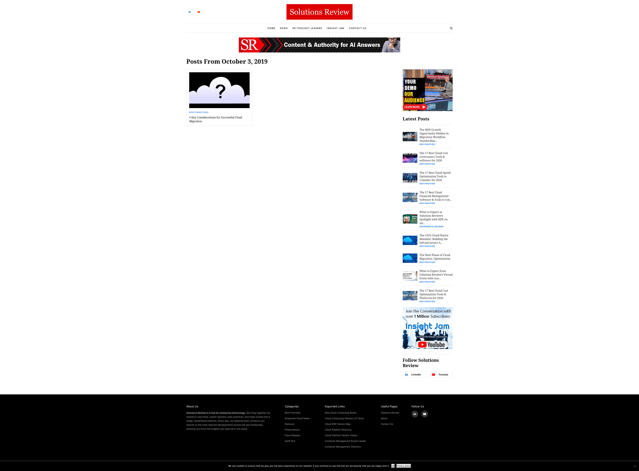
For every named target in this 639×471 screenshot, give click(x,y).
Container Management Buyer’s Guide (345, 441)
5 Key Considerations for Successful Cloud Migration (215, 119)
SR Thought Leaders (307, 28)
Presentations (292, 429)
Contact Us (357, 28)
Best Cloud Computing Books (341, 412)
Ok (393, 466)
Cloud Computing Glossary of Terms (344, 418)
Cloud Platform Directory (338, 429)
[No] (635, 466)
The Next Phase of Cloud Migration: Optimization (435, 256)
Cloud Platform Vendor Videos (341, 435)
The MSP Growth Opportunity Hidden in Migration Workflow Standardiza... (434, 135)
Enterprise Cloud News (431, 226)
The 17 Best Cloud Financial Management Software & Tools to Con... (436, 196)
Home (271, 28)
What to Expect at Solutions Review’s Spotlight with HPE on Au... (433, 217)
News (284, 28)
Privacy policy (404, 466)
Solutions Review (390, 412)
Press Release (292, 435)
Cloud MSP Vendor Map (338, 424)
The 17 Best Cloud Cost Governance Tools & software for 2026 (434, 156)
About (384, 418)
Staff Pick (290, 441)
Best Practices (199, 112)
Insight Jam (335, 28)
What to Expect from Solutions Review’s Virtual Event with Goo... (436, 274)
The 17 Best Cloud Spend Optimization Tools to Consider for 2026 (435, 176)
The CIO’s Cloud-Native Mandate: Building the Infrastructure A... (434, 239)
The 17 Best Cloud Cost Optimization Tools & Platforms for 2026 (434, 294)
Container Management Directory (343, 446)
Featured (289, 424)
